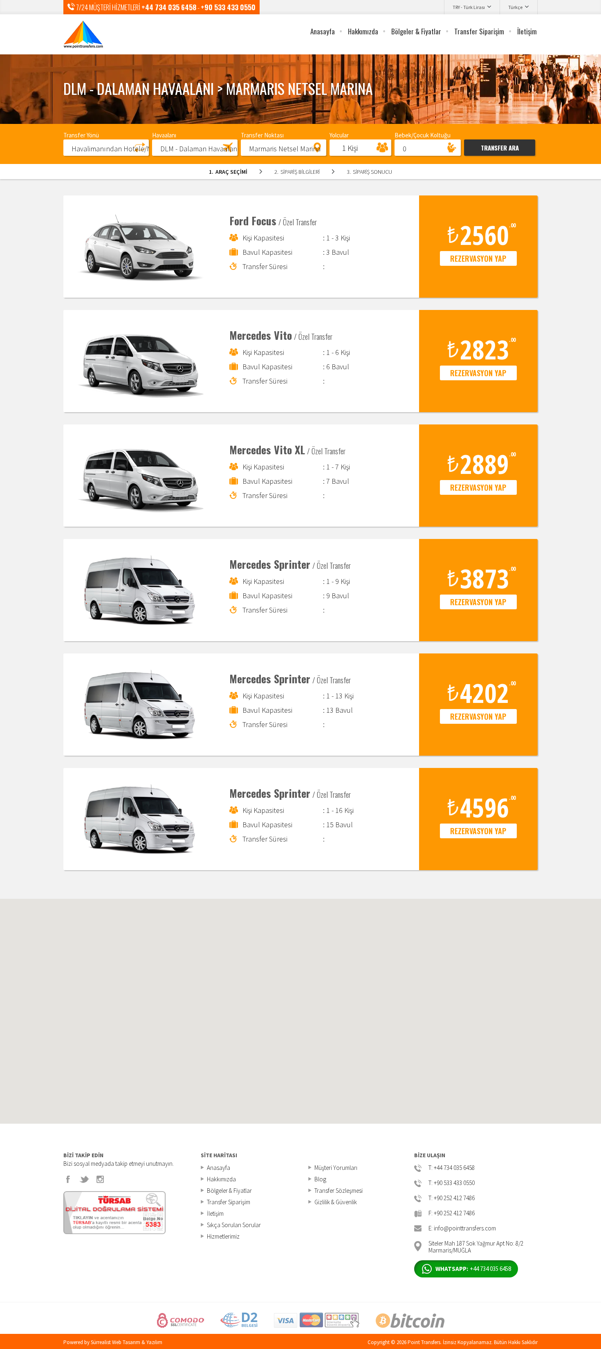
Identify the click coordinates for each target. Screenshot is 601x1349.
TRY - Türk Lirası (469, 7)
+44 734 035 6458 (168, 7)
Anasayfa (322, 31)
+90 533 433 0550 (228, 7)
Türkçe (515, 7)
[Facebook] (68, 1179)
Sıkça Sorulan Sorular (234, 1225)
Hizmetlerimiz (223, 1236)
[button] (106, 147)
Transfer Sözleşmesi (338, 1190)
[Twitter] (84, 1179)
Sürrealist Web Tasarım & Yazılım (126, 1342)
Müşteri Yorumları (335, 1168)
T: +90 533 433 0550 (451, 1183)
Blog (320, 1179)
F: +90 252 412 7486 (451, 1213)
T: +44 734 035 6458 (451, 1168)
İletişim (527, 31)
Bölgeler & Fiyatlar (416, 31)
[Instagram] (100, 1179)
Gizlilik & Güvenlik (335, 1202)
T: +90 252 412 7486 (451, 1198)
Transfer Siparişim (479, 31)
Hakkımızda (363, 31)
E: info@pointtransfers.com (462, 1228)
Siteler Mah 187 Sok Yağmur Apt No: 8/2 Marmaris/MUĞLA (475, 1246)
